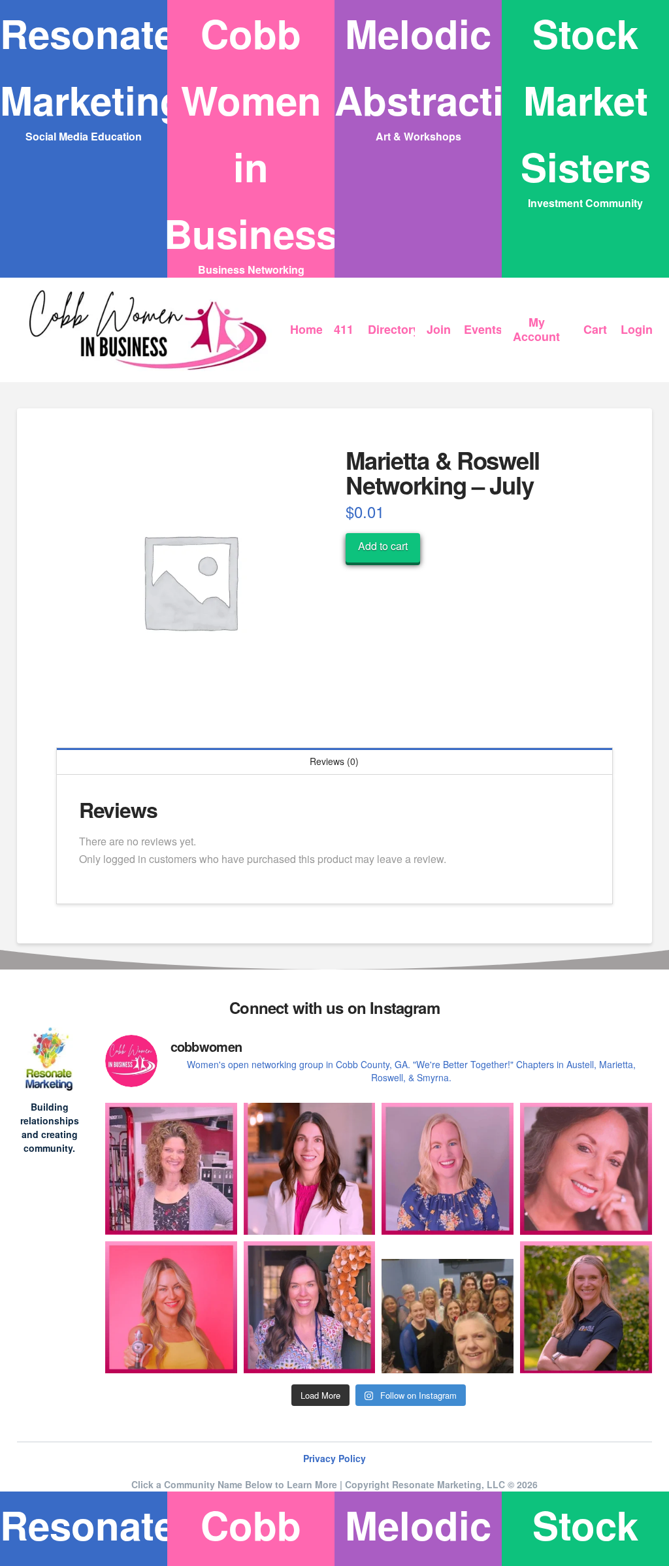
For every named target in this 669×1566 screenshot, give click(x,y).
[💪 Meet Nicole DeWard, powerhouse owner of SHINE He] (171, 1169)
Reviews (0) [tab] (334, 761)
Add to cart (383, 545)
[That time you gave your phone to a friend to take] (448, 1307)
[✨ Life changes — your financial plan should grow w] (310, 1169)
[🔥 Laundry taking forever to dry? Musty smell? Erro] (310, 1307)
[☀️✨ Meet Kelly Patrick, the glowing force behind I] (171, 1307)
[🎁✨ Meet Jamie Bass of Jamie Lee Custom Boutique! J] (448, 1169)
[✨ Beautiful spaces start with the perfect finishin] (586, 1307)
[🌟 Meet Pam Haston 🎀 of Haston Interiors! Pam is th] (586, 1169)
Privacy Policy (334, 1458)
